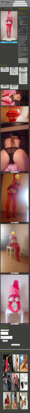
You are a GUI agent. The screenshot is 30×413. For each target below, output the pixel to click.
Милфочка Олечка (5, 391)
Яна (12, 391)
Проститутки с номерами (20, 410)
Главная (17, 1)
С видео (24, 3)
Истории (15, 5)
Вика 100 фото (5, 372)
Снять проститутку (7, 410)
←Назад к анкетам (15, 344)
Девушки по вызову (13, 410)
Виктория (21, 372)
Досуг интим (2, 410)
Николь (21, 391)
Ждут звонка (22, 1)
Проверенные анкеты (18, 3)
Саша (12, 372)
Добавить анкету (21, 5)
